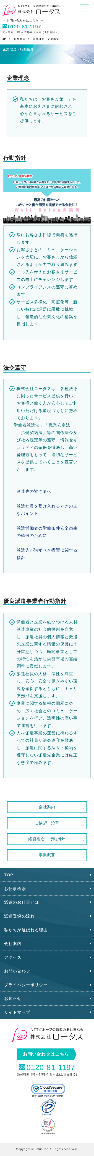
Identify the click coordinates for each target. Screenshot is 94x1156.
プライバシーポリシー (26, 985)
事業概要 (47, 855)
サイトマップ (17, 1012)
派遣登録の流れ (19, 916)
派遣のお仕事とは (21, 902)
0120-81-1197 (24, 26)
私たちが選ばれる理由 (26, 930)
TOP (3, 39)
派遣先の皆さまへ (34, 491)
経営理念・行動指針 (46, 839)
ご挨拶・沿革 (47, 823)
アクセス (12, 957)
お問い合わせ (17, 971)
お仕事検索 (15, 888)
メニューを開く (84, 8)
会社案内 (19, 39)
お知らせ (12, 998)
